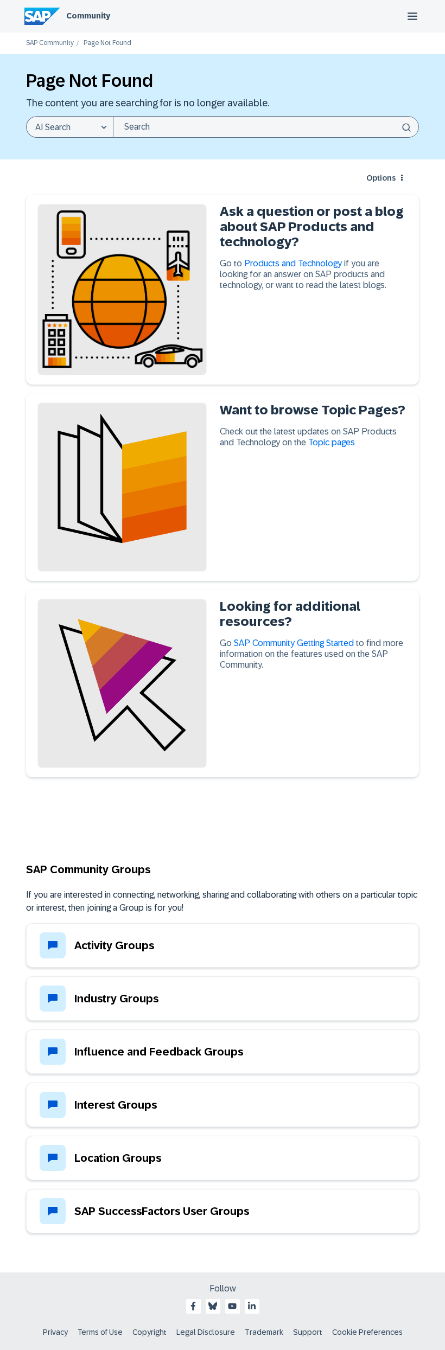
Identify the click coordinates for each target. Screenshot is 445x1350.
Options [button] (381, 178)
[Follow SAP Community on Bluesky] (212, 1306)
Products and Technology (294, 263)
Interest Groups (115, 1105)
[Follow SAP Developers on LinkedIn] (251, 1306)
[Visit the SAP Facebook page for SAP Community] (193, 1306)
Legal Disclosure (205, 1332)
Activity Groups (114, 945)
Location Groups (117, 1158)
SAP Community (50, 43)
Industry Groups (116, 998)
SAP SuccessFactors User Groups (161, 1211)
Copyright (149, 1332)
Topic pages (331, 442)
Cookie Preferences (367, 1332)
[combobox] (266, 127)
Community (88, 15)
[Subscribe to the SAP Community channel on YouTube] (232, 1306)
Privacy (55, 1332)
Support (307, 1332)
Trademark (264, 1332)
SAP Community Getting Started (294, 643)
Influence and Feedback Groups (158, 1052)
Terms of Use (100, 1332)
